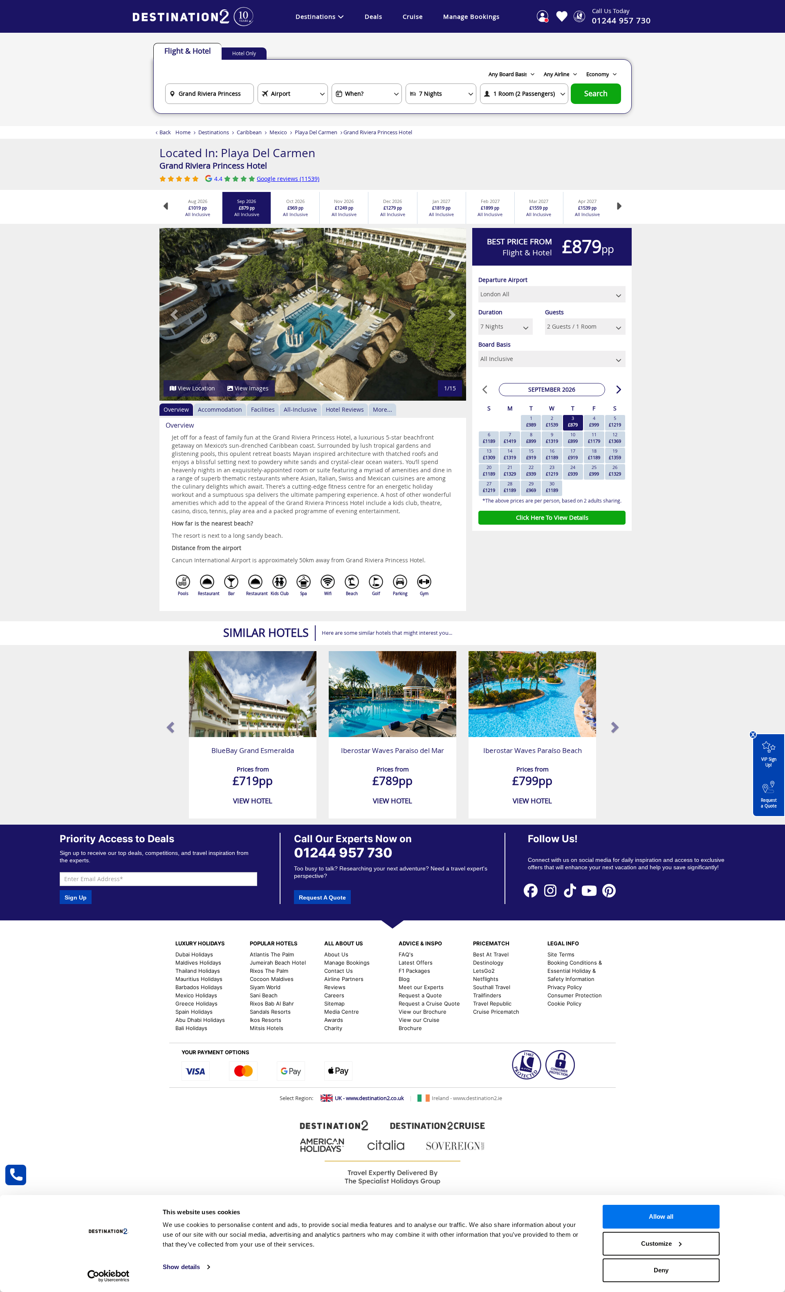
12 (615, 437)
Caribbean (249, 132)
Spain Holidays (194, 1011)
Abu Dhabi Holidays (200, 1020)
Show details (181, 1266)
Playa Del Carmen (316, 132)
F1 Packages (414, 970)
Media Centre (341, 1011)
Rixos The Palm (269, 970)
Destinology (488, 962)
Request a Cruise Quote (429, 1003)
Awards (333, 1020)
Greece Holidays (196, 1003)
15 (531, 454)
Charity (333, 1028)
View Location (195, 388)
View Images (251, 388)
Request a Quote (769, 803)
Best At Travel (491, 954)
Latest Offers (416, 962)
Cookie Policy (564, 1003)
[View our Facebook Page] (531, 890)
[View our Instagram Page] (550, 890)
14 (510, 454)
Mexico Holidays (196, 995)
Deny (661, 1270)
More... (382, 409)
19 (615, 454)
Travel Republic (492, 1003)
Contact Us (338, 970)
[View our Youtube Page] (590, 890)
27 (489, 486)
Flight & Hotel (187, 51)
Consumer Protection (574, 995)
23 (552, 470)
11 (594, 437)
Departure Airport (502, 280)
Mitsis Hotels (266, 1028)
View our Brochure (422, 1011)
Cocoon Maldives (272, 979)
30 (552, 486)
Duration (490, 312)
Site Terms (560, 954)
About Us (336, 954)
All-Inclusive (300, 409)
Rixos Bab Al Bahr (272, 1003)
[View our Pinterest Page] (609, 890)
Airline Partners (343, 979)
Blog (404, 979)
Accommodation (220, 409)
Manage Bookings (471, 16)
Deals (373, 16)
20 (489, 470)
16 (552, 454)
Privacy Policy (564, 987)
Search (596, 93)
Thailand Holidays (197, 970)
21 (510, 470)
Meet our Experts (421, 987)
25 (594, 470)
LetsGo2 (484, 970)
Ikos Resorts (265, 1020)
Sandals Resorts (270, 1011)
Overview (176, 409)
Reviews (334, 987)
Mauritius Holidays (198, 979)
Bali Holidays (191, 1028)
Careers (334, 995)
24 (573, 470)
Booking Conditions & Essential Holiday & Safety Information (574, 970)
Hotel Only (244, 53)
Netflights (485, 979)
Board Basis (494, 344)
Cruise (413, 16)
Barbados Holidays (198, 987)
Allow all (661, 1216)
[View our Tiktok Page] (570, 890)
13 (489, 454)
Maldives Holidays (198, 962)
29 (531, 486)
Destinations (316, 16)
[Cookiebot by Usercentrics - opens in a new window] (108, 1276)
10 (573, 437)
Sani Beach (264, 995)
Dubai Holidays (194, 954)
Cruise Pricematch (496, 1011)
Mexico (278, 132)
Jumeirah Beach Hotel (278, 962)
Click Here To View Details (552, 517)
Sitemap (334, 1003)
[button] (174, 314)
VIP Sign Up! (768, 762)
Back (165, 132)
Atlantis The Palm (272, 954)
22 (531, 470)
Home (183, 132)
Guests (554, 312)
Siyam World (265, 987)
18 (594, 454)
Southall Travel (491, 987)
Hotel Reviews (345, 409)
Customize (656, 1243)
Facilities (263, 409)
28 (510, 486)
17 (573, 454)
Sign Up (76, 897)
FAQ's (406, 954)
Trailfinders (487, 995)
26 (615, 470)
